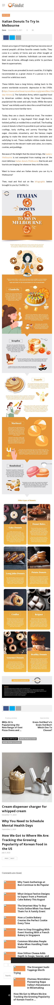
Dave (4, 30)
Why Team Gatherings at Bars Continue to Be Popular (33, 883)
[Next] (10, 964)
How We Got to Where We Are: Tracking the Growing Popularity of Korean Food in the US (25, 842)
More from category (12, 742)
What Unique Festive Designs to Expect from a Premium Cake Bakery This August (34, 896)
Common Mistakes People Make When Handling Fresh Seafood (33, 944)
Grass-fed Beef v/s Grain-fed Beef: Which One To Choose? (42, 726)
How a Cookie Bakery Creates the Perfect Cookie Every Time (32, 920)
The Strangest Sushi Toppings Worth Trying (31, 970)
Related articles (10, 739)
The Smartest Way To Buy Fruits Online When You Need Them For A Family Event (34, 908)
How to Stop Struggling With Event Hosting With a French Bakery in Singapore (34, 932)
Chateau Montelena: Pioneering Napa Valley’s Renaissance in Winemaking (38, 983)
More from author (28, 739)
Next (12, 858)
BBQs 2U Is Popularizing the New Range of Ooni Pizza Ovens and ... (12, 726)
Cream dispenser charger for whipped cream (24, 808)
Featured (6, 15)
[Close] (14, 960)
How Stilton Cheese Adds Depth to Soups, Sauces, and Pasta (33, 956)
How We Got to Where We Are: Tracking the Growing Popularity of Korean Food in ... (32, 996)
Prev (6, 858)
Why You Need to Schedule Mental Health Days (23, 823)
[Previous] (6, 964)
